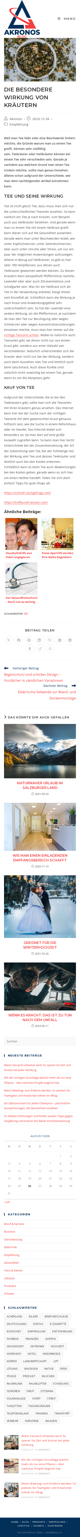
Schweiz (9, 1293)
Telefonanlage (18, 1413)
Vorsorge (32, 1421)
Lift (56, 1361)
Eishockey (14, 1331)
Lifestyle (9, 1278)
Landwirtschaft (35, 1361)
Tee (26, 613)
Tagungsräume (39, 1406)
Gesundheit (11, 1263)
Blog (25, 1521)
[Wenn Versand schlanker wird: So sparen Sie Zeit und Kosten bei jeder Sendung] (11, 1442)
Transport (62, 1413)
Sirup (30, 1391)
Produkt (29, 1376)
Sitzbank (47, 1391)
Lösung (12, 1369)
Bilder (33, 1316)
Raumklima (15, 1383)
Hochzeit (57, 1346)
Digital (38, 1324)
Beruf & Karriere (14, 1224)
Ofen (63, 1369)
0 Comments (42, 1449)
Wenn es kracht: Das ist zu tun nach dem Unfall (40, 1017)
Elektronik (10, 1247)
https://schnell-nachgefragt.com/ (27, 493)
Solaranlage (16, 1398)
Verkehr (12, 1421)
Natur (48, 1369)
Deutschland (16, 1324)
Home (15, 1521)
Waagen (51, 1421)
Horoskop (14, 1354)
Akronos (16, 119)
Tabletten (14, 1406)
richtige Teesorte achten (21, 335)
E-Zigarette (58, 1324)
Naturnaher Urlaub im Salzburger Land (40, 785)
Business (9, 1231)
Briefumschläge (56, 1316)
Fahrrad (13, 1339)
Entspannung (62, 1331)
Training (41, 1413)
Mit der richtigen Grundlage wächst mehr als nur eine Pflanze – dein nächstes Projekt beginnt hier (45, 1464)
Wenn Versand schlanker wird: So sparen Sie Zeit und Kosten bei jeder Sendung (45, 1440)
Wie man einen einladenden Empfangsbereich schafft (40, 858)
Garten (50, 1339)
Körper (12, 1361)
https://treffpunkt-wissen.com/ (26, 502)
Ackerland (14, 1316)
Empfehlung (19, 124)
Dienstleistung (13, 1239)
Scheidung (61, 1383)
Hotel (32, 1354)
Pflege (11, 1376)
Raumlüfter (37, 1383)
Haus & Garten (13, 1270)
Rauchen (48, 1376)
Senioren (13, 1391)
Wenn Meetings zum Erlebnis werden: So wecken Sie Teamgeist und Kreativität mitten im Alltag (48, 1488)
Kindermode (51, 1354)
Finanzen (32, 1339)
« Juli (7, 1202)
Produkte (10, 1286)
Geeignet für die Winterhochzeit (40, 945)
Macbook (31, 1369)
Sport (36, 1398)
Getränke (37, 1346)
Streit (51, 1398)
